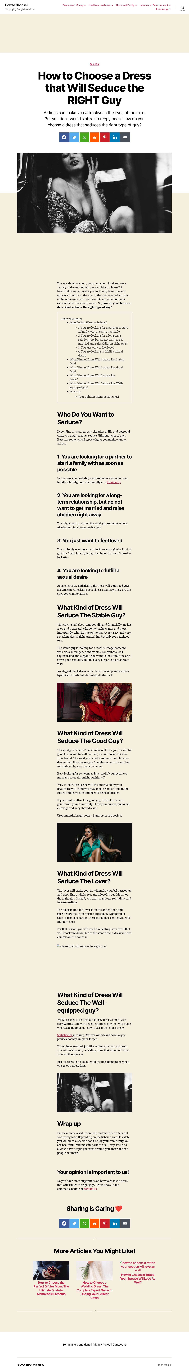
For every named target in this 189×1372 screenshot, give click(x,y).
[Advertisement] (94, 34)
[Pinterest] (105, 137)
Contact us (119, 1344)
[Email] (125, 137)
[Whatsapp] (84, 137)
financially (114, 482)
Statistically (65, 1035)
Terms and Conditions (76, 1344)
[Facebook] (64, 137)
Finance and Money (72, 5)
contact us (90, 1189)
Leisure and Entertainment (154, 5)
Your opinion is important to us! (98, 396)
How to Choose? (16, 5)
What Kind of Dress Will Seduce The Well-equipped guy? (96, 385)
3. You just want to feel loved (96, 347)
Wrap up (75, 391)
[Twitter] (74, 137)
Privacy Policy (101, 1344)
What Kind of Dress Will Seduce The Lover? (92, 377)
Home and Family (125, 5)
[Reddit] (94, 137)
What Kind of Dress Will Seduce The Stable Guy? (97, 361)
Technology (162, 9)
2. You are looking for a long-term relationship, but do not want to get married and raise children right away (102, 339)
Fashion (94, 64)
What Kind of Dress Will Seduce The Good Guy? (96, 369)
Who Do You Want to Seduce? (88, 322)
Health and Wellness (99, 5)
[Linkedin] (115, 137)
